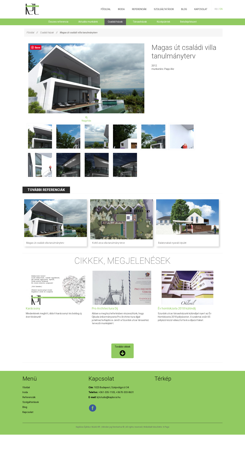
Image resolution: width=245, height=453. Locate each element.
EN (221, 9)
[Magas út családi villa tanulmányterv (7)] (181, 136)
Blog (184, 9)
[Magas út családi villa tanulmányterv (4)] (96, 136)
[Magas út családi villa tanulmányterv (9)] (68, 164)
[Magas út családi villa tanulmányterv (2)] (40, 136)
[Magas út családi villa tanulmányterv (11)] (125, 164)
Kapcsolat (201, 9)
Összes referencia (58, 21)
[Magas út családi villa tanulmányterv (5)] (125, 136)
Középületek (163, 21)
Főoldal (30, 32)
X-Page (166, 427)
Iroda (121, 9)
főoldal (106, 9)
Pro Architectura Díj (105, 308)
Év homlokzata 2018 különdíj (177, 308)
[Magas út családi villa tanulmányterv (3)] (68, 136)
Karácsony (33, 308)
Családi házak (115, 21)
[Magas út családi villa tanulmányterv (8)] (40, 164)
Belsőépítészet (188, 21)
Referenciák (139, 9)
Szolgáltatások (164, 9)
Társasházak (140, 21)
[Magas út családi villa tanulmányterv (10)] (96, 164)
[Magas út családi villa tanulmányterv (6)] (153, 136)
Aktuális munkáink (88, 21)
